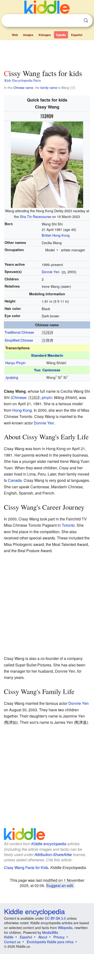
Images (28, 35)
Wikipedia (65, 927)
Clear (76, 21)
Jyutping (11, 377)
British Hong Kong (56, 235)
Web (15, 35)
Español (76, 35)
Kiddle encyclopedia (48, 843)
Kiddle (8, 937)
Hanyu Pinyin (15, 362)
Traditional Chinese (19, 332)
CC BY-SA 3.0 (55, 918)
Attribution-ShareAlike (53, 854)
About (42, 937)
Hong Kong (22, 410)
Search (86, 20)
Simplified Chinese (19, 340)
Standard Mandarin (47, 355)
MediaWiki (50, 932)
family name (48, 87)
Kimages (45, 35)
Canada (15, 480)
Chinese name (23, 87)
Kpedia (61, 35)
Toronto (68, 525)
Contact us (12, 941)
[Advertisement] (47, 53)
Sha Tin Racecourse (35, 216)
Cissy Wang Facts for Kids (26, 867)
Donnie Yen (51, 271)
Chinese (19, 397)
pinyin (47, 397)
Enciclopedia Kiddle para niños (50, 941)
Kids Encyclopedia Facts (22, 80)
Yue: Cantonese (47, 370)
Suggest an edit (59, 885)
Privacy (59, 937)
